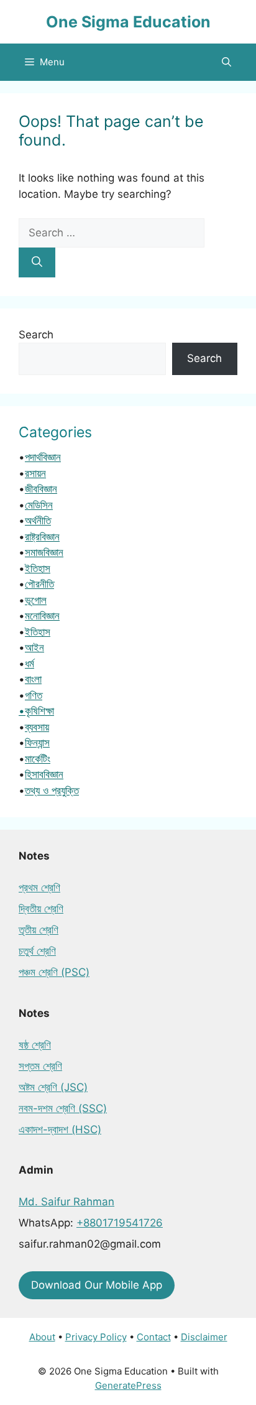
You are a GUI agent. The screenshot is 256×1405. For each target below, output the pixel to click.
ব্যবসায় (37, 727)
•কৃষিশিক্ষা (36, 711)
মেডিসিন (39, 505)
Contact (154, 1337)
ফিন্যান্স (37, 742)
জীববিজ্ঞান (41, 489)
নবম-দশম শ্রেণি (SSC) (63, 1108)
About (42, 1337)
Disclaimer (204, 1337)
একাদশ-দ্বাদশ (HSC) (60, 1129)
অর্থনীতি (38, 520)
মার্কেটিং (37, 759)
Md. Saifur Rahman (66, 1201)
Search (36, 334)
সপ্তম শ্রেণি (40, 1066)
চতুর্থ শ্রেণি (37, 951)
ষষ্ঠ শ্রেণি (35, 1045)
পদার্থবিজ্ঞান (43, 457)
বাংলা (33, 679)
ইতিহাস (37, 568)
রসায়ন (35, 473)
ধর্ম (29, 663)
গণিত (33, 695)
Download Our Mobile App (96, 1285)
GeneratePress (128, 1385)
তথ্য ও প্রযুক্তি (52, 790)
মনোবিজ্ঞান (42, 616)
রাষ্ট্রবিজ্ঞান (42, 537)
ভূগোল (36, 600)
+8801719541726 (119, 1223)
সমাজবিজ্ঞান (44, 552)
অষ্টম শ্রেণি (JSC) (53, 1087)
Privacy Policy (96, 1337)
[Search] (37, 262)
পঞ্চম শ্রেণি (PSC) (54, 972)
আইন (34, 647)
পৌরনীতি (39, 584)
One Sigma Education (128, 21)
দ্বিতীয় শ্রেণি (41, 908)
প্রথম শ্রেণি (39, 887)
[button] (226, 62)
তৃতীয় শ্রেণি (38, 930)
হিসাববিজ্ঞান (44, 774)
